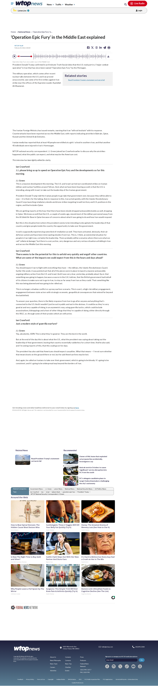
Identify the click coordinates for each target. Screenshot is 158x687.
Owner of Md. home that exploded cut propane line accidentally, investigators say (93, 458)
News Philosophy (55, 660)
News (49, 4)
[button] (14, 56)
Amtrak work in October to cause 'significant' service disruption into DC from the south (93, 469)
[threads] (140, 666)
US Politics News (100, 489)
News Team (53, 664)
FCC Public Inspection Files (92, 679)
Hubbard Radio (61, 679)
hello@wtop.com (107, 647)
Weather (69, 4)
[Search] (125, 4)
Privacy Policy (30, 679)
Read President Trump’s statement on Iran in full (45, 459)
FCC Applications (108, 679)
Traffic (58, 4)
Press (82, 657)
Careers (52, 667)
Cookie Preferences (77, 683)
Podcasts (83, 660)
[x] (120, 666)
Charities (68, 667)
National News (70, 489)
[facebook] (107, 666)
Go (142, 660)
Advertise (53, 670)
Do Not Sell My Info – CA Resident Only (127, 679)
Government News (36, 489)
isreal (47, 492)
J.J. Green (48, 489)
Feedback (20, 679)
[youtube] (133, 666)
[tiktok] (127, 666)
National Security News (85, 489)
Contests (68, 657)
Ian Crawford (34, 492)
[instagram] (114, 666)
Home (13, 32)
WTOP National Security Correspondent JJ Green (47, 494)
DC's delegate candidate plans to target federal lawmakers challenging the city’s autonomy (94, 480)
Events (67, 670)
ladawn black (56, 492)
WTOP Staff (19, 46)
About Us (53, 657)
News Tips (68, 664)
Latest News (58, 489)
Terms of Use (41, 679)
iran (42, 492)
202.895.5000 (140, 647)
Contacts (68, 660)
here (77, 408)
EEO (80, 679)
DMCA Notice (72, 679)
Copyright (50, 679)
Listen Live (22, 11)
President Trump (83, 492)
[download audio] (108, 56)
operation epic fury (68, 492)
